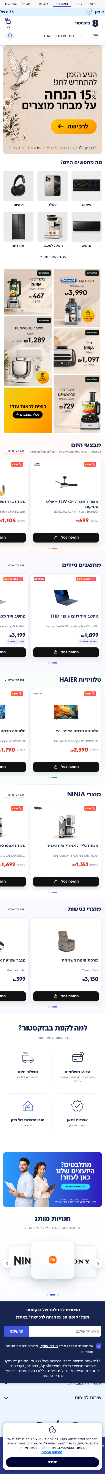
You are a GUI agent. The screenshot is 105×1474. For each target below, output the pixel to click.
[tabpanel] (52, 99)
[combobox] (43, 36)
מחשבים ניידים (81, 565)
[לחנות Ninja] (27, 1261)
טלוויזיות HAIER (80, 679)
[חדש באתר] (52, 351)
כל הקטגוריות (95, 36)
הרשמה (16, 1331)
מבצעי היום (86, 445)
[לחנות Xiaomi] (52, 1260)
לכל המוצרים (16, 451)
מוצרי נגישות (84, 909)
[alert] (11, 4)
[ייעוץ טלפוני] (52, 1179)
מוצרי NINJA (84, 794)
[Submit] (10, 37)
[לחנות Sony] (77, 1261)
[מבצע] (52, 99)
